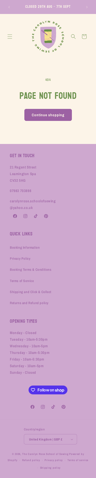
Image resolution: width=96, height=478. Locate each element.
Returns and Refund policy (29, 303)
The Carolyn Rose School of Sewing (45, 454)
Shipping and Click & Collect (30, 292)
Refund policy (31, 460)
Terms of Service (22, 281)
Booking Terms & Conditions (30, 269)
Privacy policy (54, 460)
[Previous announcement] (9, 7)
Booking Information (25, 247)
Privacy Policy (20, 258)
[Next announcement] (86, 7)
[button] (9, 36)
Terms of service (77, 460)
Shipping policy (50, 467)
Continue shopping (48, 114)
